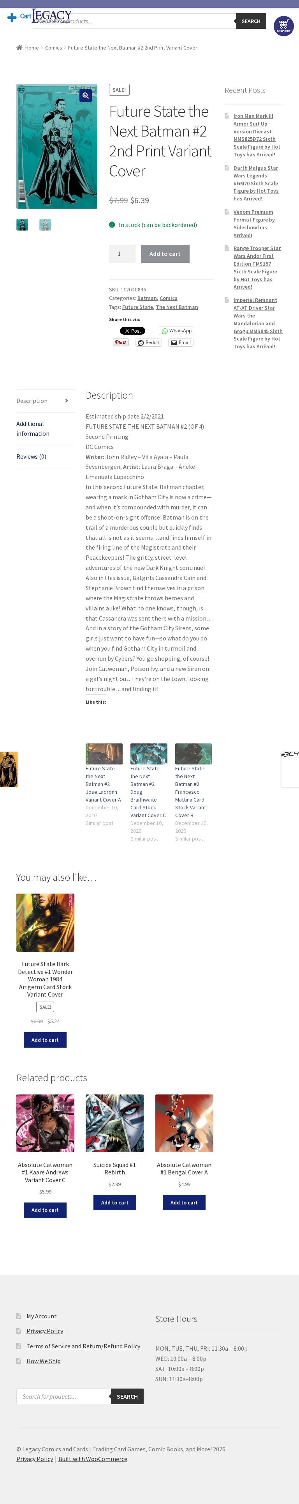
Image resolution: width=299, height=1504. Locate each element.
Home (32, 47)
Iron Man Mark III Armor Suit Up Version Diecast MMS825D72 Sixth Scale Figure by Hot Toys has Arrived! (257, 135)
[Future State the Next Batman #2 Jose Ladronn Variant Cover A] (104, 753)
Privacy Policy (44, 1331)
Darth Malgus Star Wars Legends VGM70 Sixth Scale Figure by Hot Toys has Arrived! (256, 183)
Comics (53, 47)
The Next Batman (177, 306)
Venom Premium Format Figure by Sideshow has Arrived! (254, 223)
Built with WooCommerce (92, 1459)
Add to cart (165, 253)
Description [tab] (31, 400)
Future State (137, 306)
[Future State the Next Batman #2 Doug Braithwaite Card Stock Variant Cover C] (148, 753)
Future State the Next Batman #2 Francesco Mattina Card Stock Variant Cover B (190, 792)
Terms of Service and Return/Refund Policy (83, 1346)
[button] (85, 95)
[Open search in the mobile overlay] (149, 21)
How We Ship (43, 1361)
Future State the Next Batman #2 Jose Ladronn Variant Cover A (103, 784)
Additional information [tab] (32, 429)
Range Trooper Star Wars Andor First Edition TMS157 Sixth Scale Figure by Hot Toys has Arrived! (257, 267)
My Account (41, 1316)
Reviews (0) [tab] (31, 456)
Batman (147, 298)
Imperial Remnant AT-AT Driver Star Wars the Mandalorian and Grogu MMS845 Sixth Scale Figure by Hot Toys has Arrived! (258, 323)
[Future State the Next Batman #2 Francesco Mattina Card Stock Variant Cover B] (193, 753)
